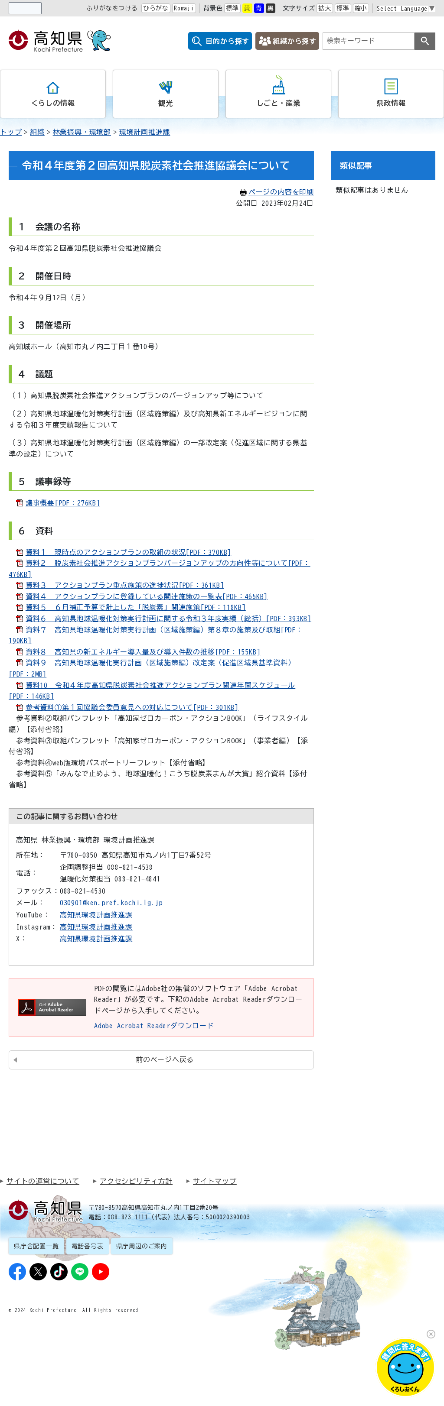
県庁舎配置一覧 (36, 1246)
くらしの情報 (53, 103)
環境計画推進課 (144, 132)
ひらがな (156, 8)
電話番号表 (88, 1246)
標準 (232, 8)
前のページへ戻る (165, 1059)
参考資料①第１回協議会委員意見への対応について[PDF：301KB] (132, 707)
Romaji (184, 8)
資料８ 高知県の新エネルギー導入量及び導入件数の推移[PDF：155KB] (143, 651)
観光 (165, 103)
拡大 (324, 8)
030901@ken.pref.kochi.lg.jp (111, 902)
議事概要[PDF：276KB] (63, 502)
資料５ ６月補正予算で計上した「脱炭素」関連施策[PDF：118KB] (136, 607)
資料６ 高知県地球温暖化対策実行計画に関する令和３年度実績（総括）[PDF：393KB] (168, 618)
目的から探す (227, 41)
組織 (37, 132)
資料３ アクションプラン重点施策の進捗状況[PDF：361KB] (125, 585)
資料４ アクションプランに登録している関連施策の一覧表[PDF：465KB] (147, 596)
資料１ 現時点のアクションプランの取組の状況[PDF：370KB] (128, 552)
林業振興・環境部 (82, 132)
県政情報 (390, 103)
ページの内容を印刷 (281, 191)
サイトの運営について (43, 1181)
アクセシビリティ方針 (136, 1181)
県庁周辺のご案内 (141, 1246)
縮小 (361, 8)
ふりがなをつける (111, 8)
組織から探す (295, 41)
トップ (11, 132)
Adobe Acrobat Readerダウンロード (154, 1025)
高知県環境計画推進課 (96, 914)
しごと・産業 (278, 103)
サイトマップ (215, 1181)
